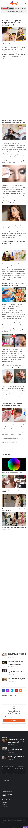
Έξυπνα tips (14, 442)
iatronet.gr (5, 802)
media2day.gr (6, 810)
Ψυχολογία (22, 773)
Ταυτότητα (5, 782)
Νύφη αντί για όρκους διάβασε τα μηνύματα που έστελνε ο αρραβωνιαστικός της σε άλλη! (15, 663)
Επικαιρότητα (11, 768)
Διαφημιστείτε (6, 780)
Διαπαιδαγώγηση (13, 766)
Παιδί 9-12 (14, 770)
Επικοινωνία (5, 784)
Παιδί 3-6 (4, 770)
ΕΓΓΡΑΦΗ (14, 720)
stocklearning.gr (6, 808)
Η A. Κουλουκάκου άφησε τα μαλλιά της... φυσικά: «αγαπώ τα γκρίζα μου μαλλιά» (16, 671)
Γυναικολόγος (5, 766)
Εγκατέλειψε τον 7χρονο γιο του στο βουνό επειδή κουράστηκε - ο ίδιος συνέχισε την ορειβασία (16, 741)
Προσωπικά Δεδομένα (7, 791)
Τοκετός (12, 773)
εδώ (11, 11)
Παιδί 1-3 (22, 768)
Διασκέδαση (20, 766)
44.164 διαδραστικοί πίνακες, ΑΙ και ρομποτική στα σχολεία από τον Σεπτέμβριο (16, 749)
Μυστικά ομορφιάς (6, 442)
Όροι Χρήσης (5, 787)
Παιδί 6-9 (9, 770)
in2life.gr (5, 804)
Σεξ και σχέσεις (5, 773)
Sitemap (5, 789)
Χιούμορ (16, 773)
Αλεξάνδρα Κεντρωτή (15, 42)
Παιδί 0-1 (17, 768)
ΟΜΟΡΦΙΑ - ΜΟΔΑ (8, 43)
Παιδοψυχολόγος (21, 770)
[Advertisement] (14, 586)
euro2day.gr (5, 806)
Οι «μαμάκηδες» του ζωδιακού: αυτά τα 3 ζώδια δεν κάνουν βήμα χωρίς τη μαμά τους (17, 654)
